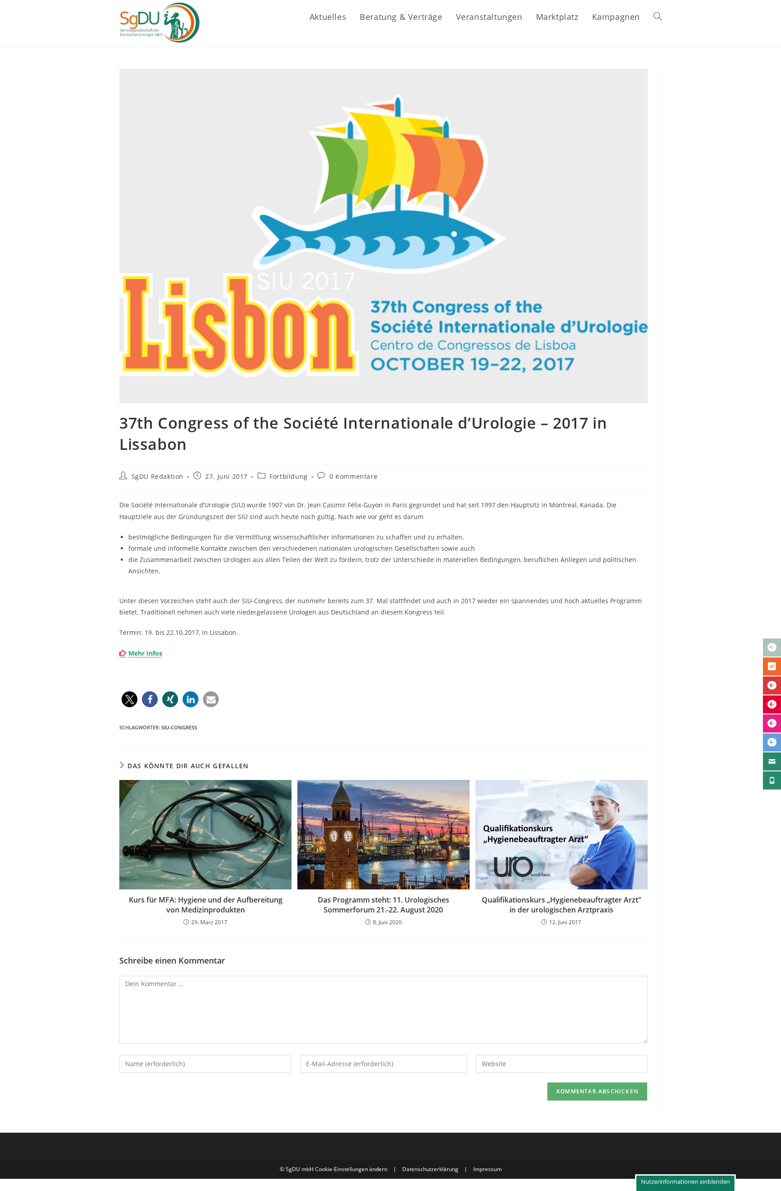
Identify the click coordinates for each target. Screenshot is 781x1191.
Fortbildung (288, 476)
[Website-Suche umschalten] (657, 16)
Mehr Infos (145, 653)
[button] (129, 699)
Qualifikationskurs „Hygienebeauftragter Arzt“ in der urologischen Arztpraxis (561, 905)
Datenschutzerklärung (430, 1169)
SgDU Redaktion (157, 476)
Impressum (487, 1169)
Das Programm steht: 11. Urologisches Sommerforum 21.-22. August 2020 (383, 905)
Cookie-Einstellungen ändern (351, 1169)
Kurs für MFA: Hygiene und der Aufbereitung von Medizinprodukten (205, 905)
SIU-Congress (179, 727)
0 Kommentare (353, 476)
